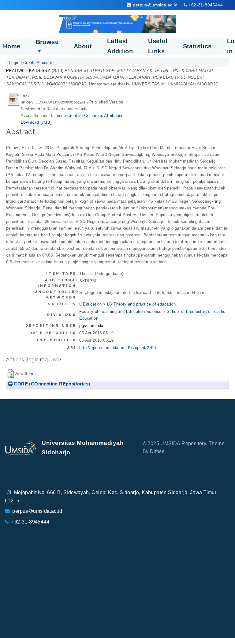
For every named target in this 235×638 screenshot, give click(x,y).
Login (14, 62)
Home (12, 46)
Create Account (37, 62)
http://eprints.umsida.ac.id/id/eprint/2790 (117, 347)
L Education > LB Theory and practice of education (127, 304)
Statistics (197, 46)
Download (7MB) (36, 122)
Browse (47, 46)
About (83, 46)
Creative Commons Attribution (95, 115)
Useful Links (157, 46)
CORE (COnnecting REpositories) (51, 383)
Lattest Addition (120, 46)
